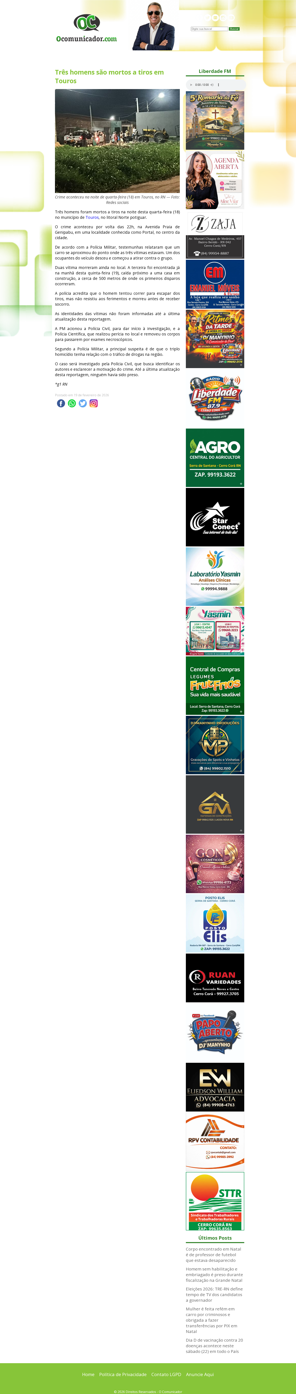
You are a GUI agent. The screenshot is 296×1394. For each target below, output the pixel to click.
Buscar (234, 28)
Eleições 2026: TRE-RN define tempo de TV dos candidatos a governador (214, 1294)
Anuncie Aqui (200, 1374)
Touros (92, 217)
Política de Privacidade (123, 1374)
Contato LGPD (166, 1374)
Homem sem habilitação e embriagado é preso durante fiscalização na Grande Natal (214, 1274)
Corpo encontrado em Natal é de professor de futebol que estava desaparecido (213, 1254)
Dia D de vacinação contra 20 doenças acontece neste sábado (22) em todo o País (214, 1345)
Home (88, 1374)
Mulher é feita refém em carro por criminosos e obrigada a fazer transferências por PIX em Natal (211, 1320)
